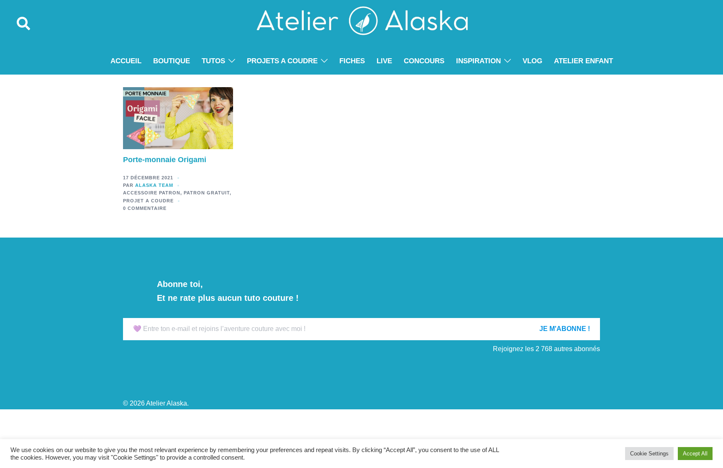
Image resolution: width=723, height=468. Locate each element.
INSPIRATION (478, 61)
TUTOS (213, 61)
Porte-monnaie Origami (164, 159)
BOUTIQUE (171, 61)
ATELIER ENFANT (583, 61)
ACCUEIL (125, 61)
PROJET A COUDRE (148, 200)
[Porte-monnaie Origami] (178, 118)
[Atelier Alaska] (361, 24)
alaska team (154, 185)
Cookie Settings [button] (649, 453)
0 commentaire (145, 208)
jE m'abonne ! (564, 328)
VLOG (532, 61)
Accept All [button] (695, 453)
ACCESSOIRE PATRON (151, 192)
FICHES (352, 61)
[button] (24, 24)
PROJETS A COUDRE (282, 61)
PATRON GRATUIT (207, 192)
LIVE (384, 61)
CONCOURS (424, 61)
